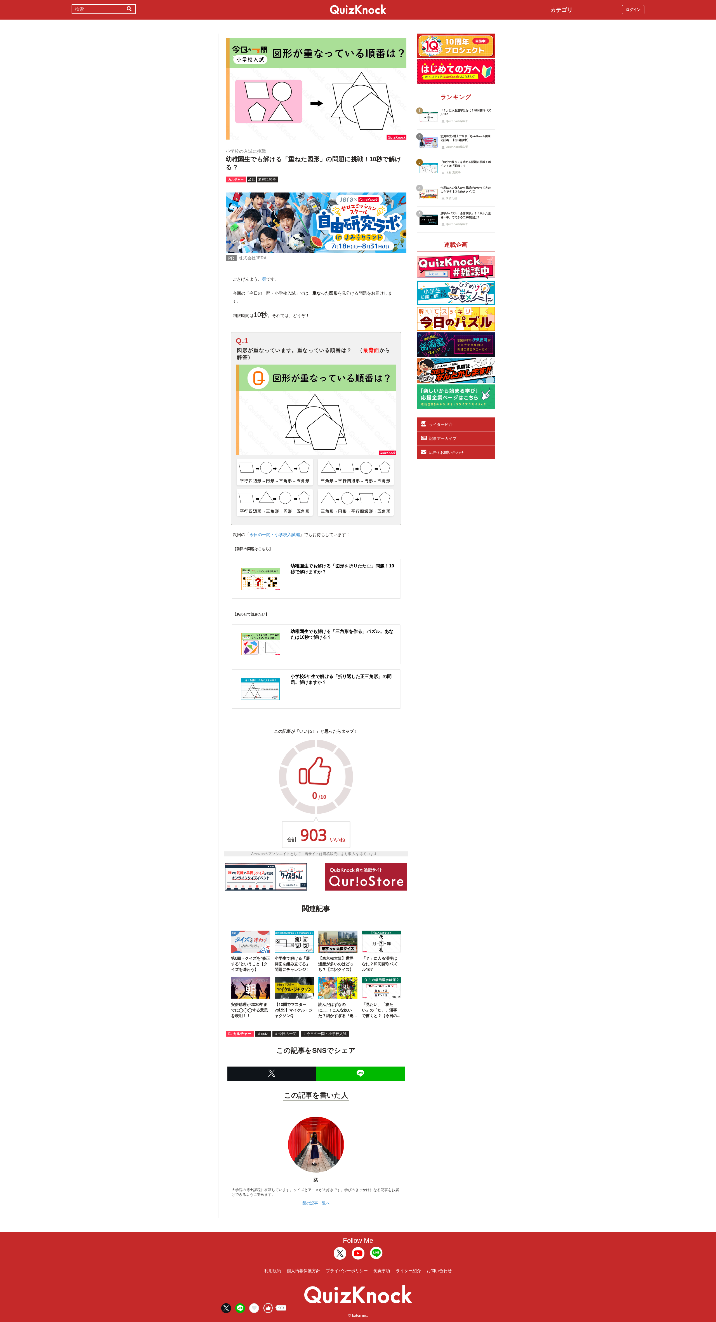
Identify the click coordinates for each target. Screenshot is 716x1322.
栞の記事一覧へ (316, 1203)
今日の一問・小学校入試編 (274, 534)
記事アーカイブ (442, 438)
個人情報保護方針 (303, 1270)
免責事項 (381, 1270)
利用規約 (272, 1270)
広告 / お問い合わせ (446, 452)
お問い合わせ (439, 1270)
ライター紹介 (441, 424)
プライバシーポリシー (347, 1270)
